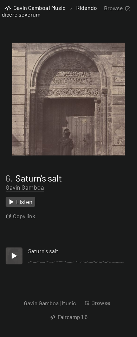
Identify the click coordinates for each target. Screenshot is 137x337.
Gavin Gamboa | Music (50, 303)
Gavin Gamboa (25, 187)
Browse (113, 8)
